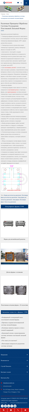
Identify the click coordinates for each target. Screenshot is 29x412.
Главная (3, 14)
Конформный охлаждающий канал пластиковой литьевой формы (12, 318)
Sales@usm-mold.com (8, 383)
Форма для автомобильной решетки (14, 239)
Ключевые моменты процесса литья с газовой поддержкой (12, 329)
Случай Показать (6, 366)
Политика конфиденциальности (18, 402)
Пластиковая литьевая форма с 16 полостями (14, 305)
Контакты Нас (5, 378)
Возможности (5, 360)
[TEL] (18, 410)
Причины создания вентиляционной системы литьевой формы (12, 324)
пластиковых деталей (10, 67)
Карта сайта (4, 402)
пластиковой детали (13, 89)
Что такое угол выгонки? (9, 340)
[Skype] (3, 410)
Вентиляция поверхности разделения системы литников (12, 345)
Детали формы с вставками (14, 272)
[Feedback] (25, 410)
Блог (7, 14)
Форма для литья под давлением (12, 195)
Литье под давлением (10, 202)
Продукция (4, 354)
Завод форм (16, 199)
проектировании (11, 92)
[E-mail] (10, 410)
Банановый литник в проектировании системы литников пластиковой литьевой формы (13, 335)
